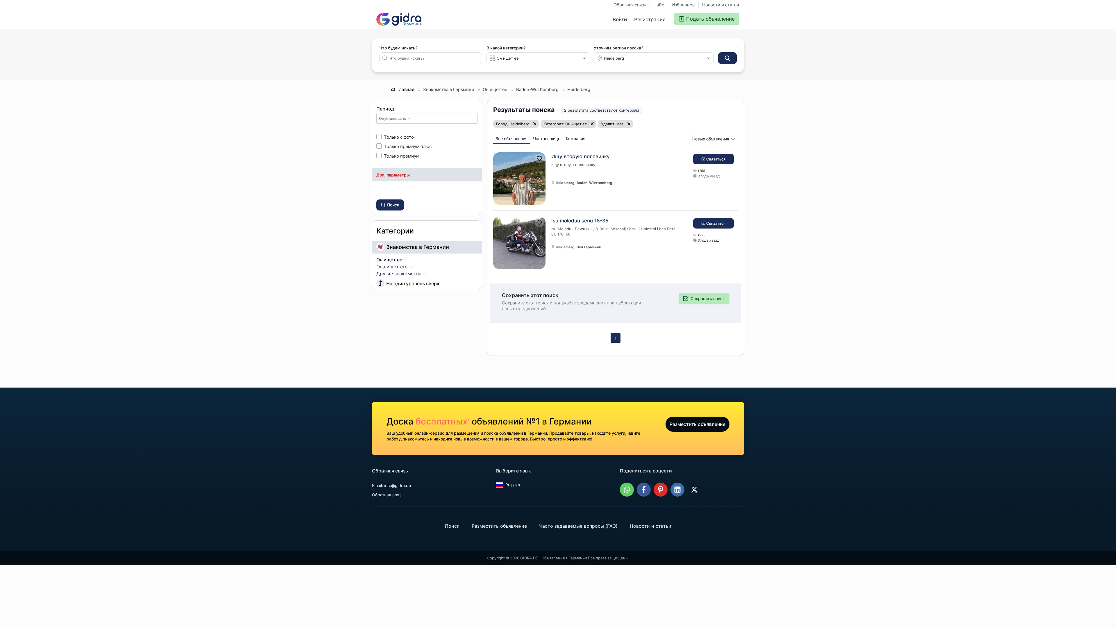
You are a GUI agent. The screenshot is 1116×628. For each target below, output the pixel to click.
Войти (620, 19)
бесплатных (442, 421)
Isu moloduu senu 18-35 (580, 220)
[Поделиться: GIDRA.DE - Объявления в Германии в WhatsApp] (627, 490)
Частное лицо (546, 138)
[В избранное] (539, 158)
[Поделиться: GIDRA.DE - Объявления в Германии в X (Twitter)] (694, 490)
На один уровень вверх (412, 283)
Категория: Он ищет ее (565, 124)
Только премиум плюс (408, 146)
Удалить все (612, 124)
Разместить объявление (697, 424)
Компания (575, 138)
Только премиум (401, 155)
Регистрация (650, 19)
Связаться (715, 159)
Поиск (452, 526)
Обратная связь (630, 5)
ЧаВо (658, 5)
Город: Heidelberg (513, 124)
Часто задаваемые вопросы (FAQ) (578, 526)
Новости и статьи (720, 5)
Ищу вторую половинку (580, 156)
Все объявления (511, 138)
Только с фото (399, 137)
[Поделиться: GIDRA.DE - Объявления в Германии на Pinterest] (661, 490)
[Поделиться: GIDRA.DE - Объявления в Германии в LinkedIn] (677, 490)
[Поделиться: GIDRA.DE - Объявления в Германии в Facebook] (644, 490)
